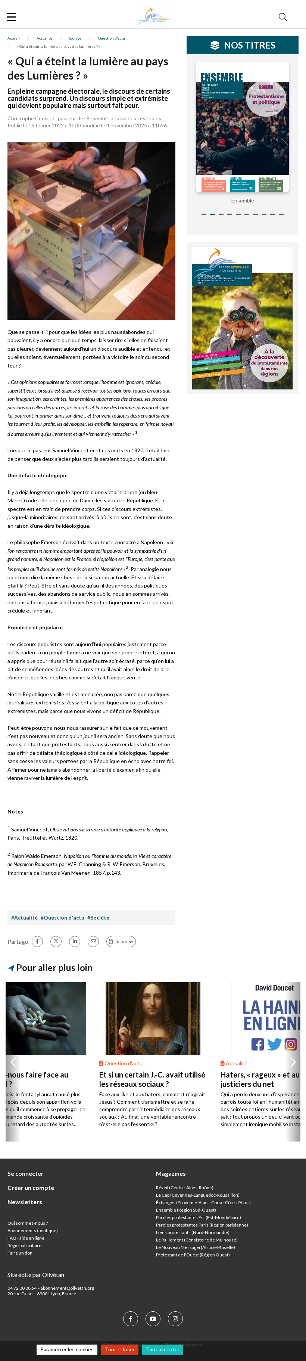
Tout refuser (120, 1349)
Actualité (44, 38)
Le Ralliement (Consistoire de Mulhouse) (197, 1240)
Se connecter (25, 1173)
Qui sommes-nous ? (27, 1223)
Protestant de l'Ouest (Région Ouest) (193, 1255)
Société (75, 38)
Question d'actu (111, 38)
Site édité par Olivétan (35, 1274)
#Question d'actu (62, 917)
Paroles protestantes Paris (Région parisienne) (202, 1225)
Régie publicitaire (24, 1245)
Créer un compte (30, 1187)
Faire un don (19, 1253)
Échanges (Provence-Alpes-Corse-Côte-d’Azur (202, 1202)
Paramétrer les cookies (67, 1349)
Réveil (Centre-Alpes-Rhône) (184, 1187)
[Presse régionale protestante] (153, 17)
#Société (98, 917)
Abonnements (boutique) (32, 1230)
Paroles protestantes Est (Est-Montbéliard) (198, 1217)
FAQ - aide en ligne (25, 1238)
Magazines (171, 1173)
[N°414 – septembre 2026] (242, 127)
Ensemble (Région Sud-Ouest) (186, 1210)
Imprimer (124, 941)
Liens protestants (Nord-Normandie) (193, 1232)
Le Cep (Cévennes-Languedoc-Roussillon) (198, 1195)
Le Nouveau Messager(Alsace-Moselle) (195, 1247)
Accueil (13, 38)
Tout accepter (162, 1349)
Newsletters (24, 1201)
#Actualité (24, 917)
